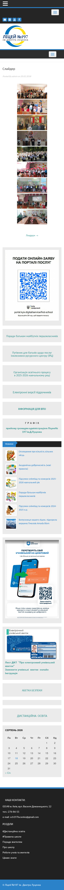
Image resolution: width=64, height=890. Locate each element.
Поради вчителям (12, 841)
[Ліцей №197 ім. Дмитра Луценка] (16, 36)
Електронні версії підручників (32, 392)
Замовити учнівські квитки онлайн (27, 669)
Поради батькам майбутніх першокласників (32, 336)
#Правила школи (12, 836)
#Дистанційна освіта (14, 831)
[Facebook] (19, 19)
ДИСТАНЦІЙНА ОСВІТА (32, 716)
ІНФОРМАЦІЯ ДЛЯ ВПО (32, 409)
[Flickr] (10, 19)
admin (14, 76)
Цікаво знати (10, 857)
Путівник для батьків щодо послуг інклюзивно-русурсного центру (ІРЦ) (32, 354)
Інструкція (11, 673)
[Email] (5, 19)
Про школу (9, 847)
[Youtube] (14, 19)
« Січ (8, 772)
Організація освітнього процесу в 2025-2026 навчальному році (32, 374)
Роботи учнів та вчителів (16, 852)
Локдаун (32, 235)
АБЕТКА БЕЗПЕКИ (32, 690)
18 (16, 758)
